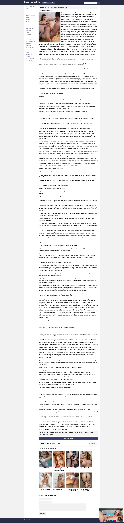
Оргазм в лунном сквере (45, 468)
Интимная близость (58, 489)
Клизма (28, 26)
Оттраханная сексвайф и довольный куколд (59, 469)
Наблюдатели (63, 432)
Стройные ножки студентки (85, 489)
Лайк (43, 443)
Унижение (43, 434)
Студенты (28, 52)
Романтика (29, 43)
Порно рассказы (44, 7)
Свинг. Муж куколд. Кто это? (85, 468)
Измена (51, 432)
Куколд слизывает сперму (72, 468)
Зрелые (28, 17)
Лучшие (45, 2)
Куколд (86, 432)
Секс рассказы (30, 47)
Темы (52, 2)
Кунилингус (29, 28)
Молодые (28, 34)
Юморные (28, 63)
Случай (28, 50)
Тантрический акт (45, 489)
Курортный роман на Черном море (72, 489)
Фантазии (29, 54)
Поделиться (93, 443)
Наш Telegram (68, 438)
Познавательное (30, 58)
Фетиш (81, 432)
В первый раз (30, 11)
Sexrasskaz (29, 60)
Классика (29, 24)
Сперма (91, 432)
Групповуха (53, 7)
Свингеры (29, 45)
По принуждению (73, 432)
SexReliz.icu (29, 519)
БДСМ (27, 8)
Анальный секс (30, 6)
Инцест (28, 21)
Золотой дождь (30, 15)
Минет (56, 432)
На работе (29, 37)
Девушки (28, 30)
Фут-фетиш (50, 434)
